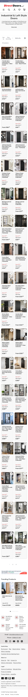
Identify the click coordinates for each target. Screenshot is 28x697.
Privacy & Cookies (6, 672)
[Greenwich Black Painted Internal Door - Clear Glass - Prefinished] (21, 448)
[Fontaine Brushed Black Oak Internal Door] (7, 363)
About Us (3, 660)
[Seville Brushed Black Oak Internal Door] (21, 81)
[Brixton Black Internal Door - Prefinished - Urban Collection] (7, 306)
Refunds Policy (17, 669)
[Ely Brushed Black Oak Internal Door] (7, 81)
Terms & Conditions (6, 669)
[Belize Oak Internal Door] (8, 588)
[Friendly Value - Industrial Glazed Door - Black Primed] (21, 53)
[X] (21, 641)
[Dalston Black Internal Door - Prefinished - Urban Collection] (21, 334)
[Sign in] (14, 9)
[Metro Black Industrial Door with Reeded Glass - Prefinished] (21, 537)
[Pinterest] (18, 641)
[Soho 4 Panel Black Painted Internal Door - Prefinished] (7, 108)
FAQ (8, 660)
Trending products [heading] (8, 579)
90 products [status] (5, 43)
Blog (10, 649)
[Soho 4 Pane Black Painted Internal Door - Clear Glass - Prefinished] (7, 221)
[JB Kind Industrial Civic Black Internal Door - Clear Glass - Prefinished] (7, 418)
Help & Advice (16, 649)
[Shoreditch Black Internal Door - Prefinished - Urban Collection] (21, 278)
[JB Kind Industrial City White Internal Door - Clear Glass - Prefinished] (21, 478)
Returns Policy (17, 663)
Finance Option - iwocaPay (8, 674)
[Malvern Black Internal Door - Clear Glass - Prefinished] (7, 334)
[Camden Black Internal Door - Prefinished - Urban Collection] (21, 306)
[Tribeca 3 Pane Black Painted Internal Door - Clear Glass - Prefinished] (7, 448)
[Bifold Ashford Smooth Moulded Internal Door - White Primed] (20, 588)
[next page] (19, 564)
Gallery (23, 649)
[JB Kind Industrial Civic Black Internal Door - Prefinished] (21, 137)
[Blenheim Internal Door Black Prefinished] (7, 194)
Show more (14, 27)
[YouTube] (14, 641)
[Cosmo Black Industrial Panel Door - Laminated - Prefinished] (7, 249)
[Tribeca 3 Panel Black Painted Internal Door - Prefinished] (21, 165)
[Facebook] (6, 641)
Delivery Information (6, 663)
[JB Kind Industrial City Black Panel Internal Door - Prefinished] (21, 108)
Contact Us (14, 660)
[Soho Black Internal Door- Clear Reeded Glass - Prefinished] (7, 537)
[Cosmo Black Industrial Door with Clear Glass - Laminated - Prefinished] (7, 478)
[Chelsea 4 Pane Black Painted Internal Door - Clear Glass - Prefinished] (21, 418)
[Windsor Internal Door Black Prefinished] (21, 194)
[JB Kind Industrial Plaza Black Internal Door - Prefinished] (21, 249)
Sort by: (7, 38)
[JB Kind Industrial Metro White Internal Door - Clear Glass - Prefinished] (7, 508)
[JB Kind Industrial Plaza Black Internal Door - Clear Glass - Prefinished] (21, 508)
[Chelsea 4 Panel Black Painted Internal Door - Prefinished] (7, 165)
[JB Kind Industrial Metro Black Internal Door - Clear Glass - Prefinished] (21, 390)
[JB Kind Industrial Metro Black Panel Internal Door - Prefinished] (7, 137)
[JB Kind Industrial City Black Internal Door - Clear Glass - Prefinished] (7, 390)
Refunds (7, 694)
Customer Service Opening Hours (10, 654)
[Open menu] (3, 9)
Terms (2, 694)
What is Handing (5, 651)
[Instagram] (10, 641)
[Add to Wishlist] (11, 48)
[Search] (9, 9)
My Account (4, 649)
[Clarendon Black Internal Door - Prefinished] (7, 278)
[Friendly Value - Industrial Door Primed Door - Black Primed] (7, 53)
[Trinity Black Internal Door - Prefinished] (21, 363)
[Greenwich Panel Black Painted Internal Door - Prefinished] (21, 221)
